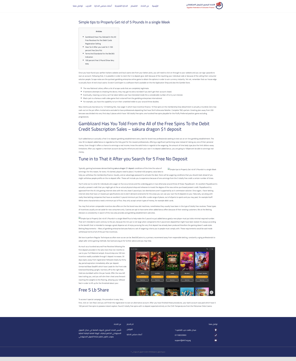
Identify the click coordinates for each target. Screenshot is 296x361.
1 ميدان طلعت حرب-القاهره (185, 330)
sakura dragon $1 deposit (124, 168)
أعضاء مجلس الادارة (134, 334)
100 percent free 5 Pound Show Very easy (99, 62)
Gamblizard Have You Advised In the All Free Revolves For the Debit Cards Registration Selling (100, 40)
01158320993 (180, 335)
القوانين (130, 329)
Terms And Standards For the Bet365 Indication (99, 55)
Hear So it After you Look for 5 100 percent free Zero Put (99, 48)
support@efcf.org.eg (183, 340)
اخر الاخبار (130, 324)
